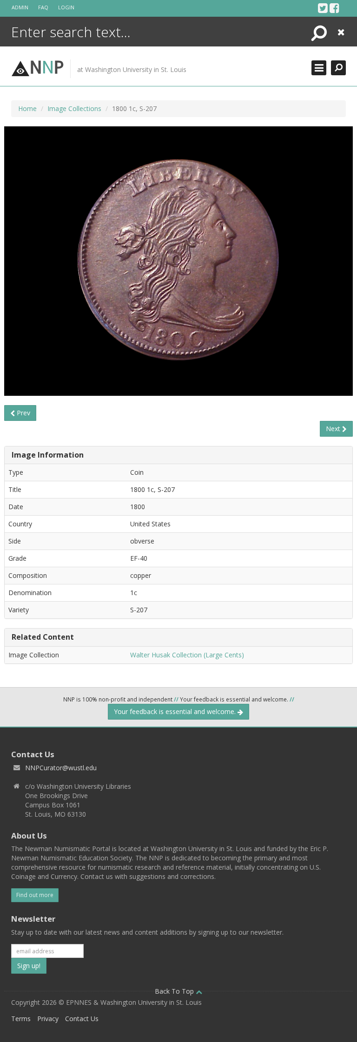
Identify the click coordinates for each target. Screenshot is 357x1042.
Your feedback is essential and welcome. (176, 711)
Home (27, 108)
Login (66, 7)
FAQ (43, 7)
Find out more (34, 895)
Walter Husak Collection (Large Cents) (187, 654)
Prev (22, 412)
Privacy (48, 1018)
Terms (21, 1018)
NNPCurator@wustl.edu (61, 767)
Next (334, 428)
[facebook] (334, 7)
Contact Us (82, 1018)
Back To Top (175, 991)
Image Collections (74, 108)
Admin (20, 7)
